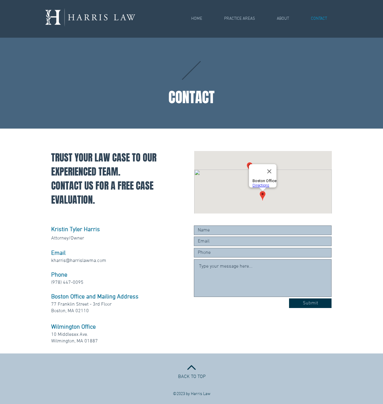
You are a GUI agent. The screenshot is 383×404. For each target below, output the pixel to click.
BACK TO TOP (192, 377)
